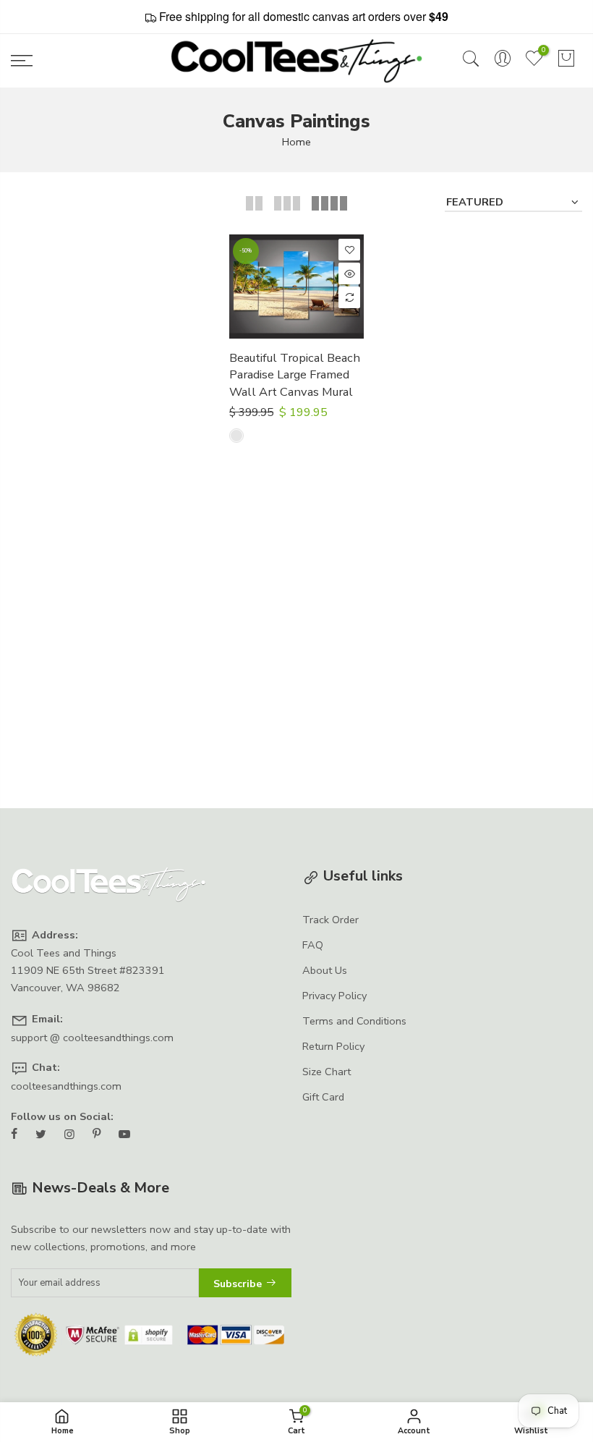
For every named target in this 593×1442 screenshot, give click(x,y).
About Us (324, 970)
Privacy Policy (334, 995)
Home (296, 142)
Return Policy (333, 1046)
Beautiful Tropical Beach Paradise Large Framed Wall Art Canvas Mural (294, 374)
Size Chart (326, 1071)
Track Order (330, 919)
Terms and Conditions (354, 1021)
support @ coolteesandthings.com (92, 1037)
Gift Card (323, 1097)
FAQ (312, 945)
